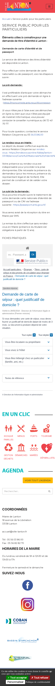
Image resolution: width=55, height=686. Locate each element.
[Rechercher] (49, 491)
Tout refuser (40, 677)
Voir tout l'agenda (38, 480)
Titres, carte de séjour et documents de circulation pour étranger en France (26, 272)
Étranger (28, 269)
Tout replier (27, 335)
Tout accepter (18, 677)
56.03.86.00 (37, 134)
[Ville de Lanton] (19, 6)
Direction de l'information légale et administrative (23, 395)
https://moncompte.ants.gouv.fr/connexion (26, 102)
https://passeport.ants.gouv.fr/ (29, 204)
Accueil (6, 19)
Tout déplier (44, 335)
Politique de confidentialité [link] (38, 682)
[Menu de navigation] (49, 6)
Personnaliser (15, 682)
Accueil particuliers (12, 269)
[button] (27, 342)
